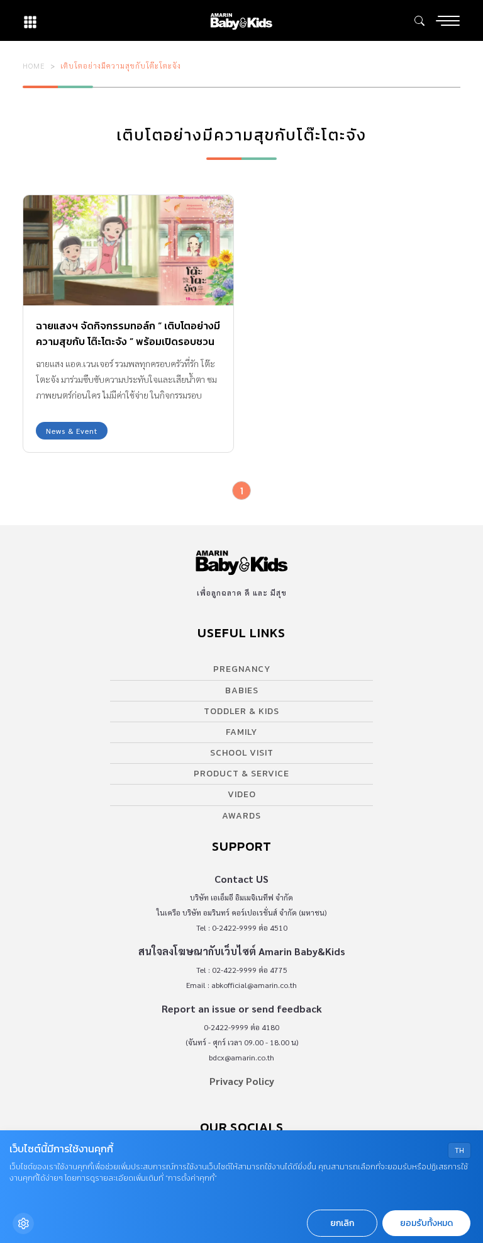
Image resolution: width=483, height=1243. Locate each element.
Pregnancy (241, 669)
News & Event (71, 431)
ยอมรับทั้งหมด (426, 1223)
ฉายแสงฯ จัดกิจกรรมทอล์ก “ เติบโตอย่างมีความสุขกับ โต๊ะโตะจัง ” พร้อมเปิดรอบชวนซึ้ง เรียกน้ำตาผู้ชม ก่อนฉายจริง (128, 341)
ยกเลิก (342, 1223)
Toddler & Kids (241, 711)
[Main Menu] (447, 20)
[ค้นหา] (419, 20)
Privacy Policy (241, 1080)
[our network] (30, 20)
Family (241, 732)
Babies (241, 690)
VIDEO (242, 794)
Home (34, 65)
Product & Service (241, 773)
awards (241, 815)
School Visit (242, 752)
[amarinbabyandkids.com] (241, 20)
